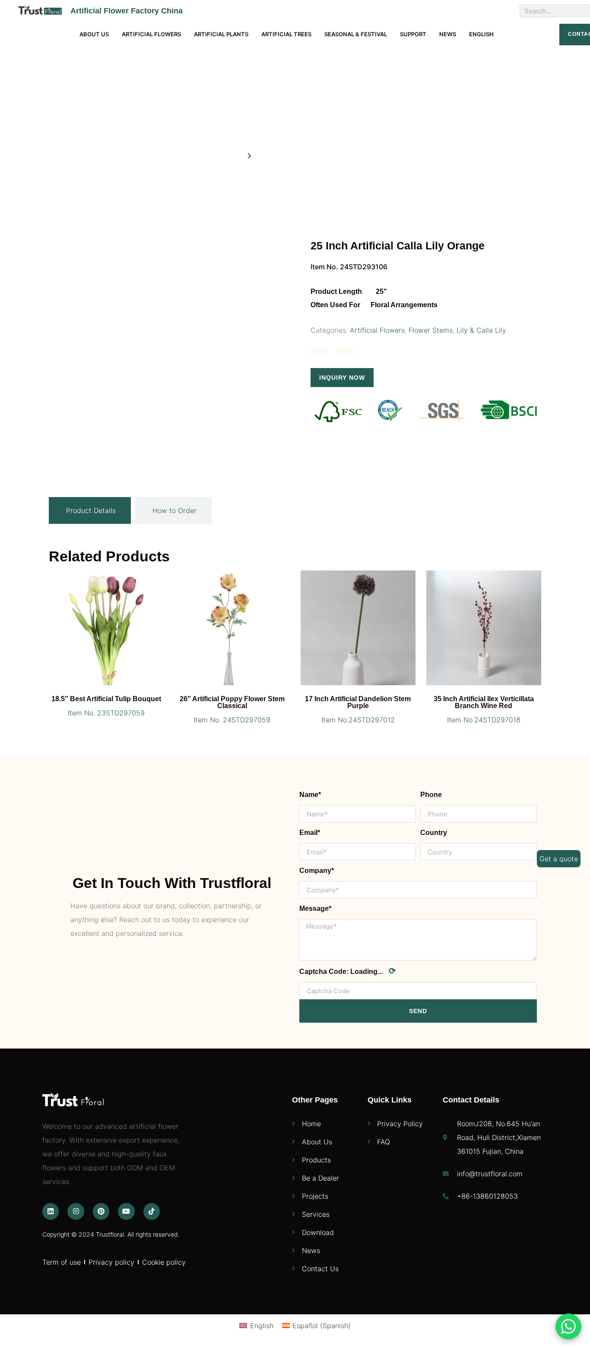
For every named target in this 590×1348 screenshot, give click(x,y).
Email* (309, 832)
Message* (315, 908)
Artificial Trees (286, 34)
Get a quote (558, 858)
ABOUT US (94, 34)
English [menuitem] (261, 1325)
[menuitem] (481, 34)
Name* (310, 794)
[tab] (90, 510)
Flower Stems (431, 330)
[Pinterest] (101, 1211)
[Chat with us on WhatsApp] (568, 1326)
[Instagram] (75, 1211)
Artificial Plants (221, 34)
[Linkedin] (50, 1211)
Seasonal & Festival (355, 34)
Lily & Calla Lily (481, 330)
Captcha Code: (347, 971)
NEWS (447, 34)
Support (413, 34)
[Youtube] (126, 1211)
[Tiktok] (151, 1211)
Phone (431, 794)
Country (433, 832)
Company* (316, 870)
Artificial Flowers (151, 34)
